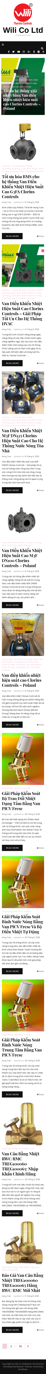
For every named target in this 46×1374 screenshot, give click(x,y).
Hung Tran (6, 202)
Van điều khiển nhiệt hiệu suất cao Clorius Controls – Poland (21, 680)
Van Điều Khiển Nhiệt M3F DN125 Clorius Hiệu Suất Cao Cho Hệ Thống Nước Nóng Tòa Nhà (23, 440)
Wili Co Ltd (23, 30)
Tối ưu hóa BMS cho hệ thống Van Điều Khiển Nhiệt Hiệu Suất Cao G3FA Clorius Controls (23, 186)
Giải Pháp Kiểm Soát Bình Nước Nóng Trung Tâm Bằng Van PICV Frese (22, 1047)
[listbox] (23, 86)
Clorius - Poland (11, 76)
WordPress (22, 1369)
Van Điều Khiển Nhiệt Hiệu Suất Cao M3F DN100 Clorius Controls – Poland (22, 558)
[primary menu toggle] (3, 45)
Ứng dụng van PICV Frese (16, 788)
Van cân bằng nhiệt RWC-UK (18, 1148)
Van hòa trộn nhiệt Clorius (17, 545)
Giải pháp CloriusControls (17, 167)
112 (21, 1346)
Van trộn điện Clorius (21, 86)
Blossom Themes (24, 1366)
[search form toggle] (42, 48)
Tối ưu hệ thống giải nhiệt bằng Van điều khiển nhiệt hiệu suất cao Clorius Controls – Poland (22, 99)
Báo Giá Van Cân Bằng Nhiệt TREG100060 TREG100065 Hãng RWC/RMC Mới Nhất (22, 1282)
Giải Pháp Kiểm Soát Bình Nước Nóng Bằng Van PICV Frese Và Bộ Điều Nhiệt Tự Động (22, 924)
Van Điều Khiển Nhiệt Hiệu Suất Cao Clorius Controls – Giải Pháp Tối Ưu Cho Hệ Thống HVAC (22, 313)
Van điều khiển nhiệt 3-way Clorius (21, 542)
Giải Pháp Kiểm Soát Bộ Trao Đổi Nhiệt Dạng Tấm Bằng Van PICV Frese (21, 800)
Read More (12, 236)
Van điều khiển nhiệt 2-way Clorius (20, 663)
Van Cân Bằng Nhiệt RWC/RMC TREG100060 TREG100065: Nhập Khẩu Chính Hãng (20, 1163)
